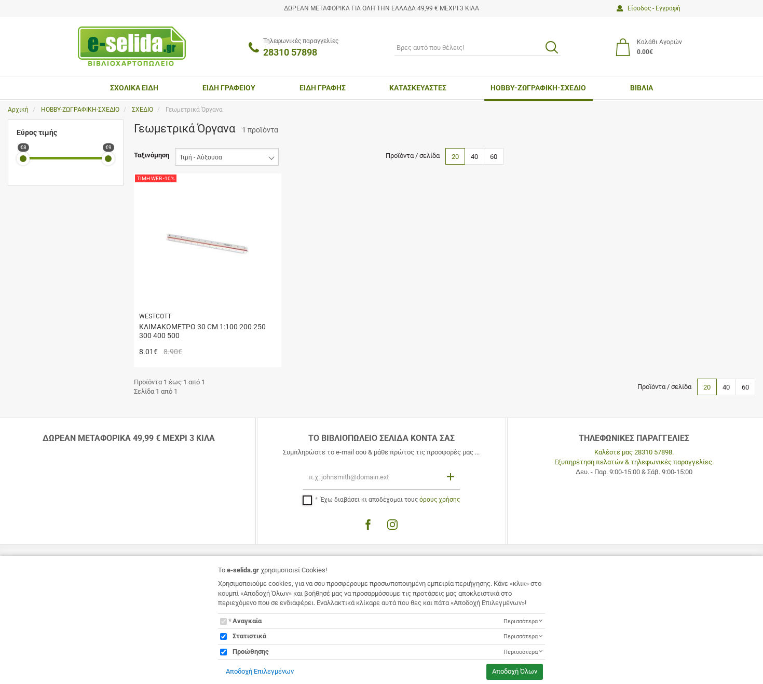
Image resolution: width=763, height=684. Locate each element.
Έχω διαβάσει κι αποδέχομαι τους (390, 499)
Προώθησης (251, 651)
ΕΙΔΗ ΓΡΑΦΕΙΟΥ (228, 88)
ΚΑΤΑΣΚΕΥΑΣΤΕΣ (417, 88)
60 (493, 156)
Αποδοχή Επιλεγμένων (260, 671)
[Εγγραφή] (451, 476)
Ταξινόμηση (151, 155)
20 (455, 156)
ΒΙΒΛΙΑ (641, 88)
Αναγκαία (247, 621)
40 (474, 156)
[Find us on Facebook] (368, 524)
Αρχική (18, 109)
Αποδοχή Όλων (514, 671)
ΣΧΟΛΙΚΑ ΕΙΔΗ (134, 88)
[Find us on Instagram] (392, 524)
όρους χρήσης (439, 499)
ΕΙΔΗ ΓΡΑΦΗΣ (322, 88)
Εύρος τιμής (37, 132)
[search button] (552, 47)
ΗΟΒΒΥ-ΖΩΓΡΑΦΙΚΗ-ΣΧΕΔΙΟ (538, 88)
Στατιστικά (249, 636)
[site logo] (132, 45)
